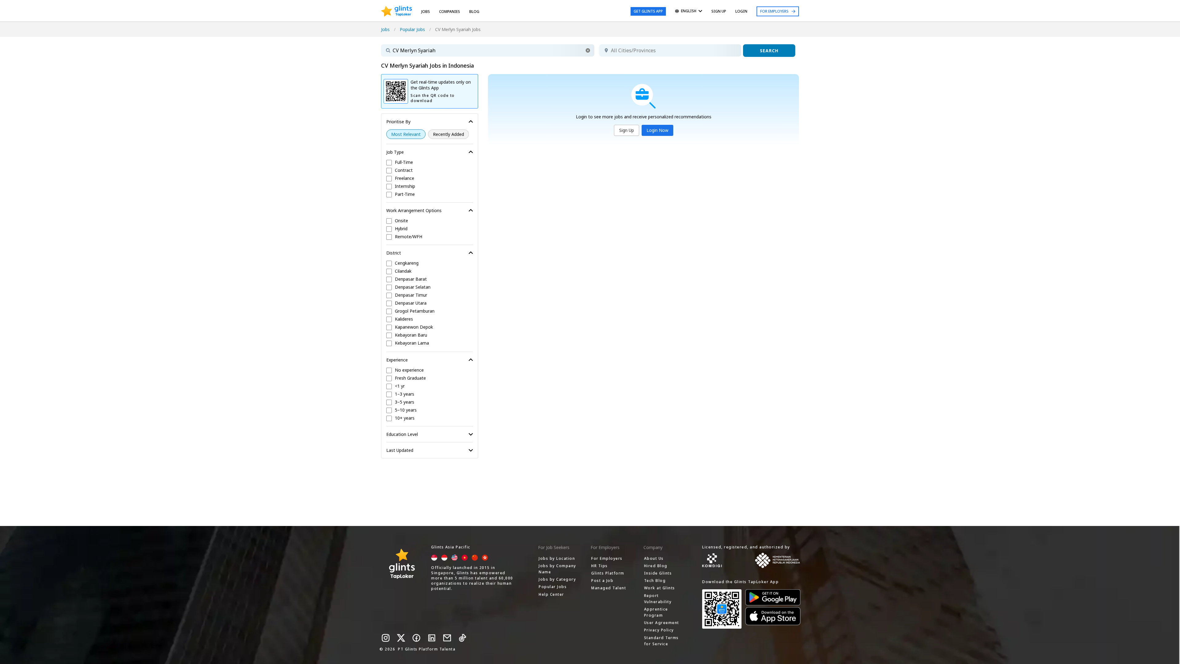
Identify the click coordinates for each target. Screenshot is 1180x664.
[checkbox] (429, 162)
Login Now (657, 130)
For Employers (774, 11)
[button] (588, 50)
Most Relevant (406, 134)
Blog (474, 11)
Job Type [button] (395, 152)
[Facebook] (416, 638)
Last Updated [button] (399, 450)
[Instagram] (386, 638)
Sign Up (626, 130)
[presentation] (396, 11)
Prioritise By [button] (398, 121)
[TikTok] (462, 638)
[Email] (447, 638)
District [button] (393, 253)
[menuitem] (688, 11)
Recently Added (448, 134)
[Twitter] (401, 638)
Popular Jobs (412, 29)
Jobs (425, 11)
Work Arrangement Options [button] (414, 210)
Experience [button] (397, 360)
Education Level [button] (402, 434)
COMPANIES (449, 11)
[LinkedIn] (432, 638)
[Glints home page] (396, 11)
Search (769, 50)
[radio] (406, 134)
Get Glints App (648, 11)
